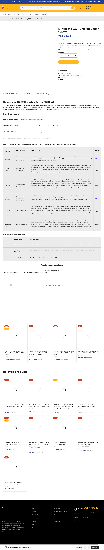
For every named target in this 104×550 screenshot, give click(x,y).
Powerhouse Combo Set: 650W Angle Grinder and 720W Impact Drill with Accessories (14, 406)
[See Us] (12, 536)
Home (4, 19)
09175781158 (85, 8)
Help (3, 2)
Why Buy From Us (37, 515)
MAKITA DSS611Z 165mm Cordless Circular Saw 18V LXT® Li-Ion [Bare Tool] (64, 352)
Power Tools (15, 19)
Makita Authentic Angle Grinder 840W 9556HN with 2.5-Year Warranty (87, 406)
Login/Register (97, 7)
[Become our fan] (3, 536)
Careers (34, 521)
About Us (8, 2)
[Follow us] (16, 536)
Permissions (35, 528)
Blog (20, 2)
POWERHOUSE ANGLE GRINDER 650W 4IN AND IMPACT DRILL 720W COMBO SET (88, 444)
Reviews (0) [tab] (43, 94)
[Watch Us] (7, 536)
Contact (34, 511)
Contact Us (15, 2)
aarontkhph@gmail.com (84, 520)
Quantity (61, 52)
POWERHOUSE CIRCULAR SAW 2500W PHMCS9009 (63, 443)
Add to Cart (95, 547)
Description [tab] (10, 94)
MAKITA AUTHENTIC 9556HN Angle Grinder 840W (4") (13, 483)
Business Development (60, 511)
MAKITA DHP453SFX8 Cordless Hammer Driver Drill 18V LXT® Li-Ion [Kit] (15, 352)
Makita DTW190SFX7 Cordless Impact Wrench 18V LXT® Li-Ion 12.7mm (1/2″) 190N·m (38, 352)
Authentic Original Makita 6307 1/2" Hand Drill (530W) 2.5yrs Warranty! (88, 352)
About (33, 508)
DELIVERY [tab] (27, 94)
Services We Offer (37, 518)
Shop (8, 19)
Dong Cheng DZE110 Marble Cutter (73, 75)
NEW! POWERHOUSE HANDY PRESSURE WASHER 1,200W (13, 443)
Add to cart (68, 62)
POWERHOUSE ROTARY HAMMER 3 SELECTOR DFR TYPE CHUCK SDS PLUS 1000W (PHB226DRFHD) (39, 445)
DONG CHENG (69, 73)
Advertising (57, 508)
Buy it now (90, 62)
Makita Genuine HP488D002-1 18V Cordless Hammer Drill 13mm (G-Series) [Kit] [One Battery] (64, 406)
